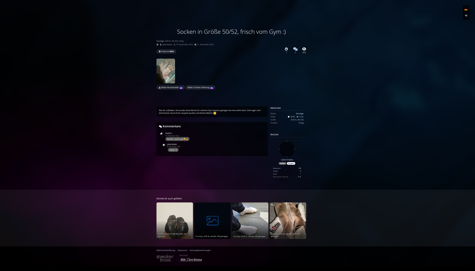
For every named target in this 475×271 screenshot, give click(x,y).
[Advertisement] (231, 96)
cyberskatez (167, 44)
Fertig (301, 123)
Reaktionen (277, 168)
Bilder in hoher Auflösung (199, 87)
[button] (466, 9)
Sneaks (275, 171)
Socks (275, 174)
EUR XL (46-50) (297, 119)
